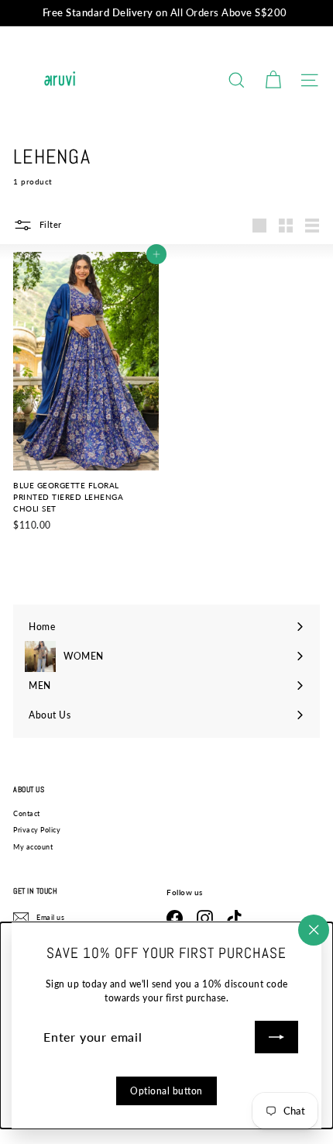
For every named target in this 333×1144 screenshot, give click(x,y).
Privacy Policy (36, 829)
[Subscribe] (276, 1037)
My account (33, 846)
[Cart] (273, 80)
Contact (26, 813)
